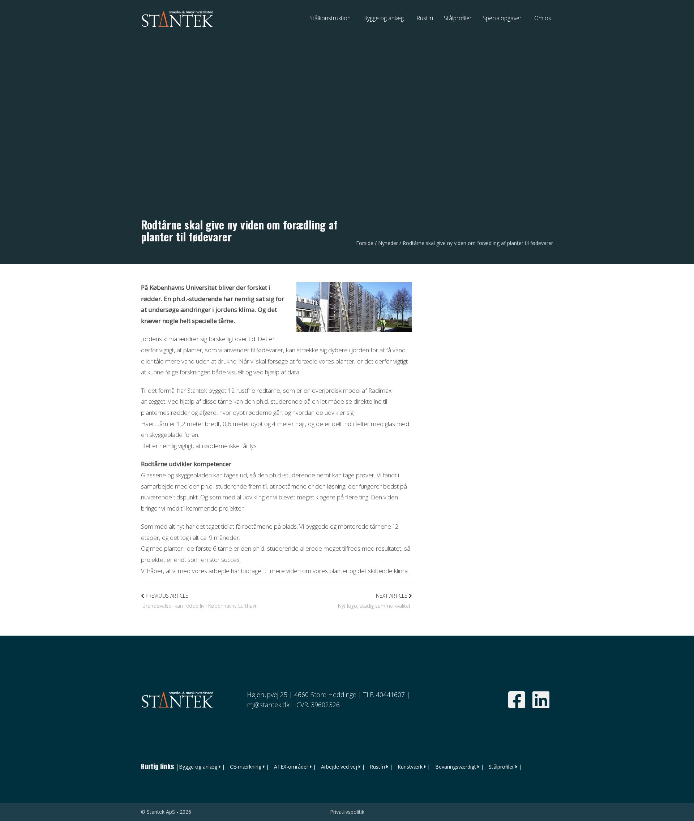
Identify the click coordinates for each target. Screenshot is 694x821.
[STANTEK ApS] (177, 18)
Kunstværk (410, 766)
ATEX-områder (291, 766)
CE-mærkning (245, 766)
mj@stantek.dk (268, 704)
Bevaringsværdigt (455, 766)
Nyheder (388, 243)
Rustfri (377, 766)
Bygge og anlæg (198, 766)
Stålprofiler (501, 766)
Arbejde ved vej (339, 766)
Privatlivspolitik (347, 811)
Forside (364, 243)
